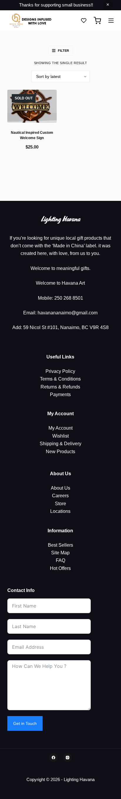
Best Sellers (60, 545)
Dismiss (107, 5)
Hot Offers (60, 568)
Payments (60, 394)
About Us (60, 488)
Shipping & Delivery (60, 443)
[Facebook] (53, 757)
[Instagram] (67, 757)
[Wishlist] (83, 20)
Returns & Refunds (60, 386)
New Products (60, 451)
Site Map (60, 552)
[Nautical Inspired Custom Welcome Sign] (32, 106)
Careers (60, 495)
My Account (60, 428)
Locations (60, 511)
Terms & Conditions (60, 378)
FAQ (60, 560)
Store (60, 503)
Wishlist (60, 435)
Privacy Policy (60, 371)
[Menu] (111, 20)
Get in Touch (25, 723)
